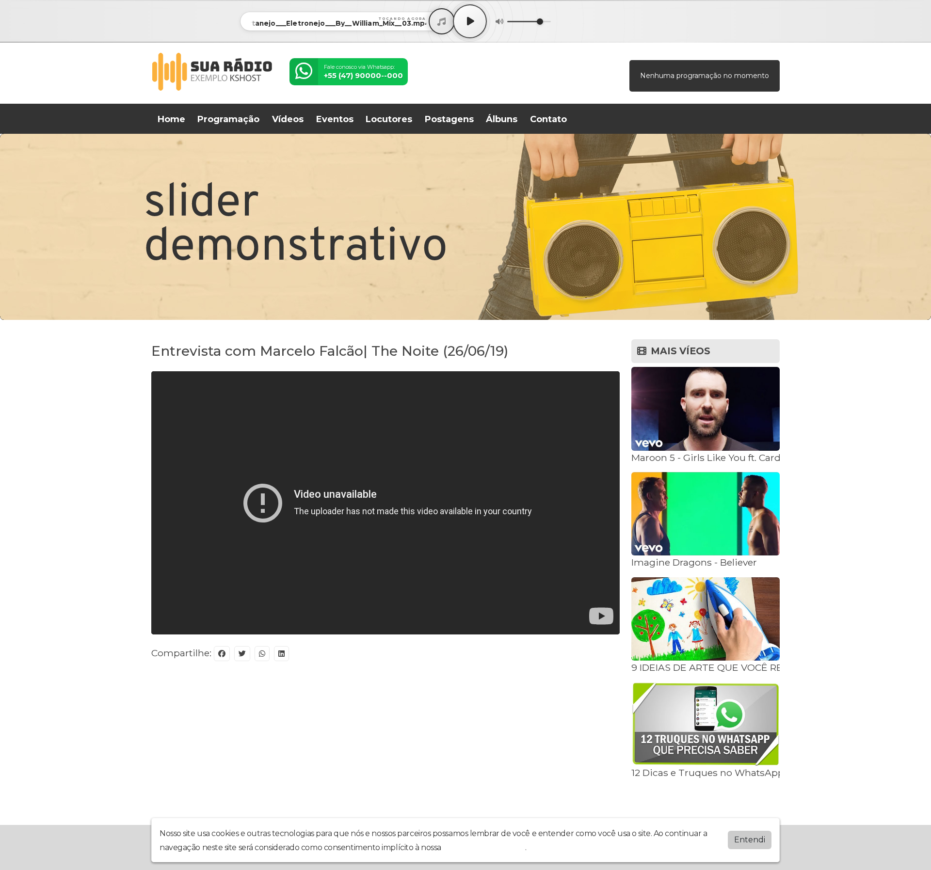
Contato (548, 119)
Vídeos (288, 119)
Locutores (389, 119)
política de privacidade (484, 847)
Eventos (334, 119)
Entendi (749, 839)
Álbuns (501, 119)
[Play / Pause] (470, 21)
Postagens (449, 119)
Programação (228, 119)
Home (171, 119)
